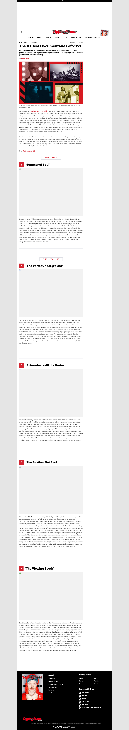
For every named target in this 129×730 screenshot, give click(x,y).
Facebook (85, 692)
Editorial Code (53, 690)
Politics (96, 681)
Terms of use (52, 687)
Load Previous (51, 158)
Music (39, 37)
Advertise (51, 678)
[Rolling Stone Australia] (64, 34)
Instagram (85, 701)
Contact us (52, 693)
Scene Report (76, 37)
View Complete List (51, 259)
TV (66, 37)
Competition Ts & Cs (55, 684)
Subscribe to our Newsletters (92, 707)
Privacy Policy (53, 681)
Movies (57, 37)
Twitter (84, 695)
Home (20, 42)
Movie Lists (33, 42)
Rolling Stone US (29, 151)
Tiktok (84, 698)
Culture (48, 37)
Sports (96, 684)
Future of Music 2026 (92, 37)
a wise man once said (39, 111)
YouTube (85, 704)
